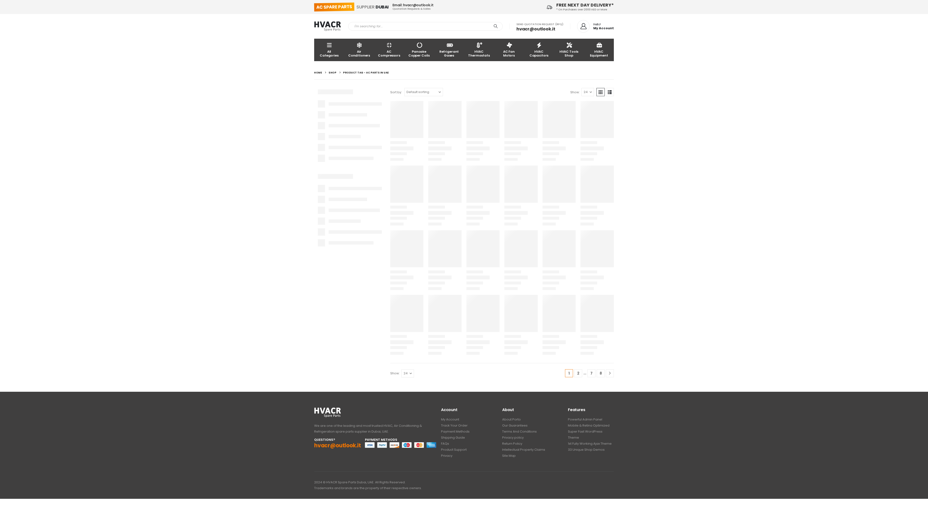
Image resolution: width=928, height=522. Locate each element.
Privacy (446, 455)
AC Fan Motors (509, 53)
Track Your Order (454, 425)
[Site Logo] (327, 26)
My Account (450, 419)
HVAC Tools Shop (569, 53)
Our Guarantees (515, 425)
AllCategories (329, 53)
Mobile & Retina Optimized (588, 425)
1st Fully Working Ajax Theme (590, 443)
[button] (600, 92)
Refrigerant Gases (449, 53)
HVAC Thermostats (479, 53)
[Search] (495, 26)
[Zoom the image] (327, 410)
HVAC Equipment (599, 53)
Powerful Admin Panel (585, 419)
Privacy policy (513, 437)
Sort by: (396, 92)
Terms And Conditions (519, 431)
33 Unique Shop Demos (586, 449)
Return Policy (512, 443)
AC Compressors (389, 53)
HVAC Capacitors (539, 53)
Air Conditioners (359, 53)
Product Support (454, 449)
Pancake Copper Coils (419, 53)
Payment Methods (455, 431)
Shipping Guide (453, 437)
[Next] (610, 373)
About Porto (511, 419)
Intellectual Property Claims (523, 449)
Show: (575, 92)
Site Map (509, 455)
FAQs (445, 443)
